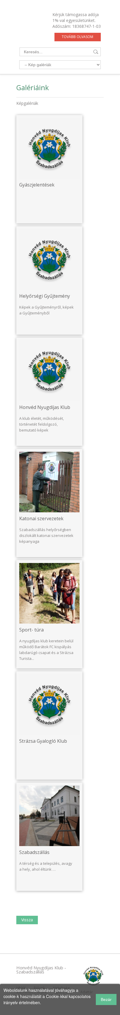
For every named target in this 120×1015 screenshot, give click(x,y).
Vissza (27, 919)
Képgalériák (27, 103)
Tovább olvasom (77, 36)
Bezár (106, 999)
